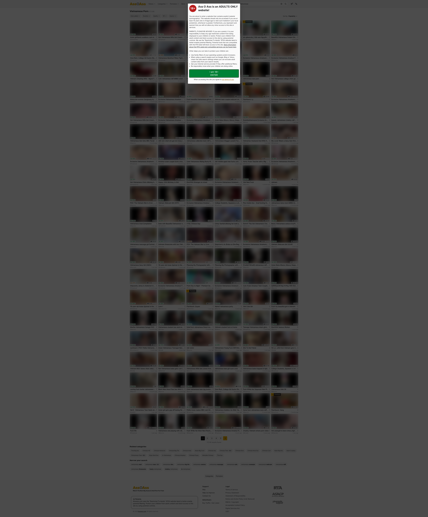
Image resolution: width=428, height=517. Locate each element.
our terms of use (228, 79)
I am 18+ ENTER (214, 73)
